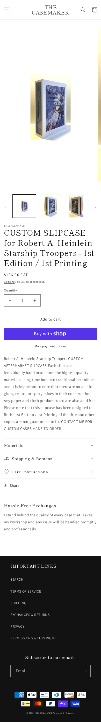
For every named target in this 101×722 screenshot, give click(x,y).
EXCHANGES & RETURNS (29, 614)
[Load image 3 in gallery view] (76, 206)
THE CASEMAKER (43, 712)
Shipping (9, 281)
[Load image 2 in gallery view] (50, 206)
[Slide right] (95, 207)
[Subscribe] (84, 671)
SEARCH (17, 579)
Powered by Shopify (64, 712)
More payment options (51, 346)
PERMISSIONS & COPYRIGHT (33, 638)
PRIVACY (17, 626)
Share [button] (14, 485)
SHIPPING (18, 603)
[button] (6, 10)
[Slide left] (5, 207)
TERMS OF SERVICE (25, 591)
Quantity (10, 290)
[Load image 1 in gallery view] (24, 206)
